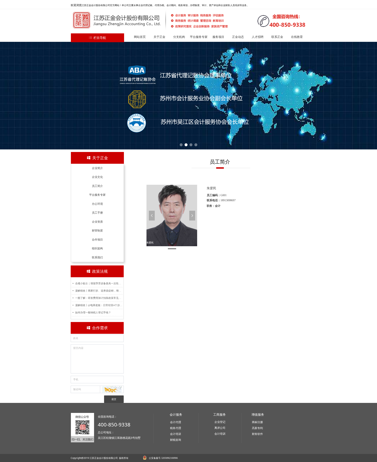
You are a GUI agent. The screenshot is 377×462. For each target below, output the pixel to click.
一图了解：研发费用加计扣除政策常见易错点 (99, 297)
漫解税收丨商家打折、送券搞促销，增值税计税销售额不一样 (99, 290)
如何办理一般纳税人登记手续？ (93, 312)
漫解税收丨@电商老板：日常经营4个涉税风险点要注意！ (99, 305)
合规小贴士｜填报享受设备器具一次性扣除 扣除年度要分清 (99, 283)
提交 (114, 399)
